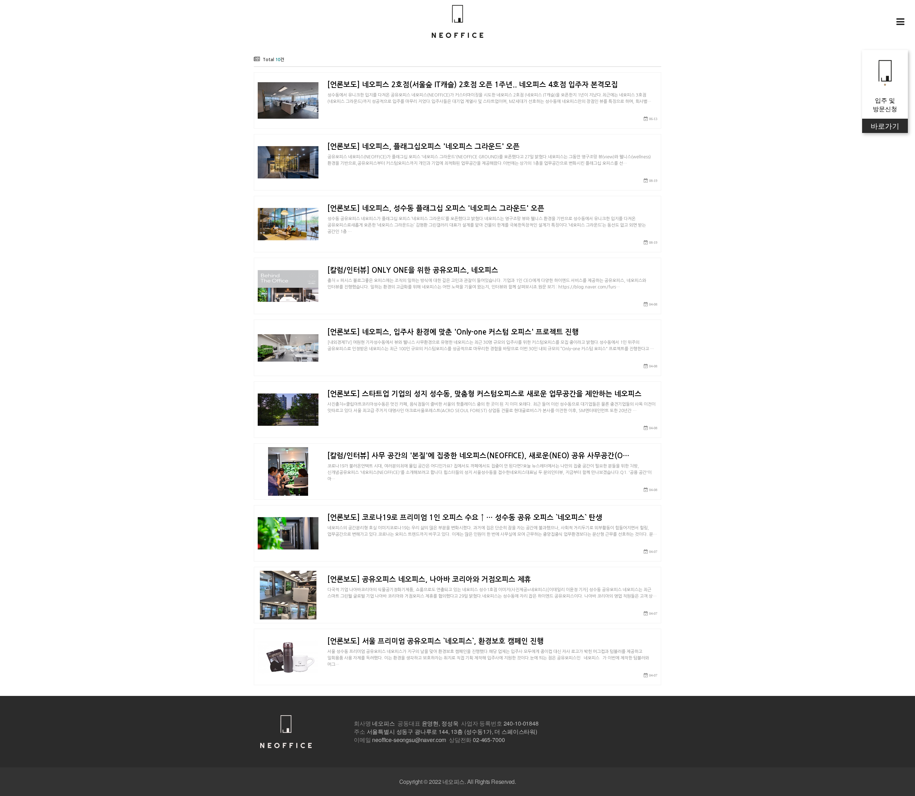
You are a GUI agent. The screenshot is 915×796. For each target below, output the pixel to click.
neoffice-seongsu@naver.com (409, 740)
